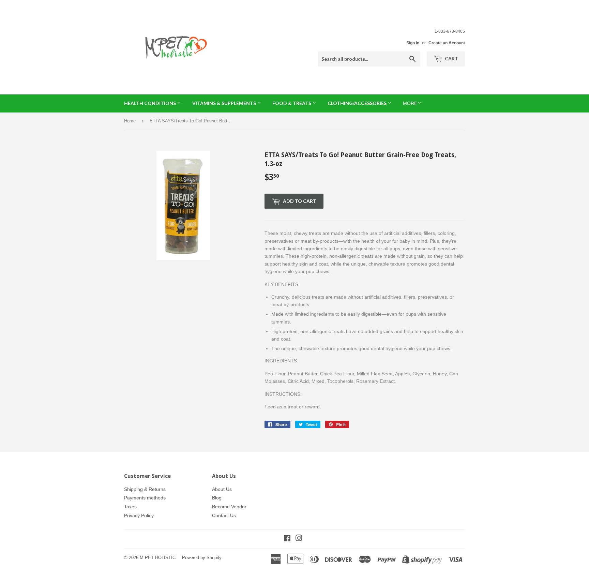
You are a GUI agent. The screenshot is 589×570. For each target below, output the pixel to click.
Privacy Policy (139, 515)
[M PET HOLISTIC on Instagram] (299, 539)
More (410, 103)
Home (130, 120)
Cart (451, 58)
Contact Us (224, 515)
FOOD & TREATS (292, 103)
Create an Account (446, 43)
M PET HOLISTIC (158, 557)
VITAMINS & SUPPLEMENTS (224, 103)
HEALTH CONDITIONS (150, 103)
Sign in (412, 43)
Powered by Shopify (202, 557)
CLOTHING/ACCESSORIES (358, 103)
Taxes (130, 506)
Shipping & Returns (145, 489)
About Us (222, 489)
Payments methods (145, 497)
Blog (217, 497)
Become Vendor (229, 506)
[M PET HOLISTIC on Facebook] (287, 539)
